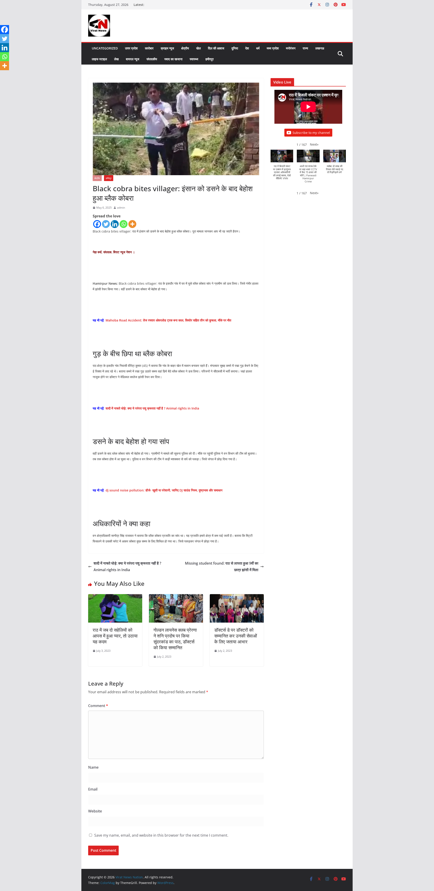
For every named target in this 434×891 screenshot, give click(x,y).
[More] (132, 224)
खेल (198, 48)
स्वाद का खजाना (173, 59)
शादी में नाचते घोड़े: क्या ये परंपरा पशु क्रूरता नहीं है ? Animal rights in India (152, 408)
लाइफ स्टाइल (99, 59)
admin (121, 207)
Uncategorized (105, 48)
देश (247, 48)
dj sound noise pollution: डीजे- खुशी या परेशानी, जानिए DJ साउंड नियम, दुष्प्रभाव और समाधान (164, 490)
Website (95, 811)
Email (92, 789)
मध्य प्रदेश (273, 48)
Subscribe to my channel (311, 132)
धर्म (257, 48)
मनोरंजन (290, 48)
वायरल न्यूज (132, 59)
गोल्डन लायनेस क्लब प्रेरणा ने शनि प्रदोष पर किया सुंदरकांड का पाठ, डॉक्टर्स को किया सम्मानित (175, 639)
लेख (116, 59)
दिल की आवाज (216, 48)
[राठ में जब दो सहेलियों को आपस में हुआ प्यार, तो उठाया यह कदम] (115, 597)
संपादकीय (151, 59)
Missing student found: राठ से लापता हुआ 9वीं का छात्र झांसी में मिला (221, 566)
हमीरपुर (209, 59)
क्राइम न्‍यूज (167, 48)
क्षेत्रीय (185, 48)
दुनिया (234, 48)
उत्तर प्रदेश (131, 48)
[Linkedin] (115, 224)
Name (93, 767)
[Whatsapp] (123, 224)
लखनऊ (319, 48)
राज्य (305, 48)
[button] (314, 144)
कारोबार (149, 48)
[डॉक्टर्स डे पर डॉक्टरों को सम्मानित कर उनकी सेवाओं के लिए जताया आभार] (237, 597)
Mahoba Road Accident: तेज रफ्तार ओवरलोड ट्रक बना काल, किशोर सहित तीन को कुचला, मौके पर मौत (168, 320)
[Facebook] (97, 224)
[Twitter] (106, 224)
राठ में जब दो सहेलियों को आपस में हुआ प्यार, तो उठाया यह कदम (115, 636)
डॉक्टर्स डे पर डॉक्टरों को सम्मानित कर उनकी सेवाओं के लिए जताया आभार (235, 636)
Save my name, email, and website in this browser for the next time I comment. (161, 835)
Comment (98, 705)
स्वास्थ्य (194, 59)
